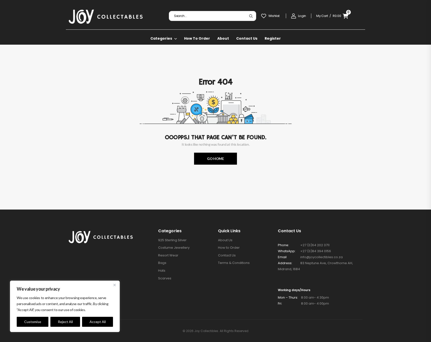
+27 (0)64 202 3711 (314, 245)
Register (273, 38)
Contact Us (246, 38)
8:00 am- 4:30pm (303, 297)
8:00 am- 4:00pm (303, 303)
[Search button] (250, 16)
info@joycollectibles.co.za (321, 257)
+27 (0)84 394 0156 (315, 251)
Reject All (65, 322)
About (223, 38)
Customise (32, 322)
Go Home (215, 158)
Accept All (98, 322)
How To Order (197, 38)
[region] (65, 306)
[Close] (114, 285)
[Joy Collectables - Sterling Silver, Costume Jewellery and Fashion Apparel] (105, 16)
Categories (161, 38)
